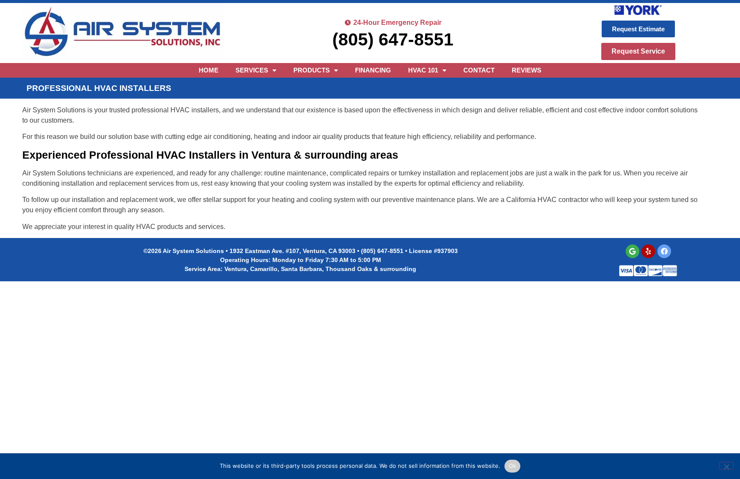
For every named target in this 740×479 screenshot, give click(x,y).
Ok (512, 465)
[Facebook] (664, 251)
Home (208, 70)
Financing (373, 70)
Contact (479, 70)
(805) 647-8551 (393, 39)
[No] (726, 466)
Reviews (526, 70)
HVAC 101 (423, 70)
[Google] (632, 251)
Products (311, 70)
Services (252, 70)
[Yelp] (648, 251)
